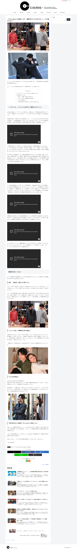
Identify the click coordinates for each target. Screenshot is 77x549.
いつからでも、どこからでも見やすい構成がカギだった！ (28, 93)
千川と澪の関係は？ (22, 100)
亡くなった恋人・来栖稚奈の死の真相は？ (26, 98)
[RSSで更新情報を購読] (29, 461)
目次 (27, 90)
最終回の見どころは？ (21, 95)
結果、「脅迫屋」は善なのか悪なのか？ (25, 96)
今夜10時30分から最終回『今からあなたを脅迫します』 (29, 101)
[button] (35, 455)
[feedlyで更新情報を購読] (27, 461)
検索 (54, 17)
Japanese (65, 0)
